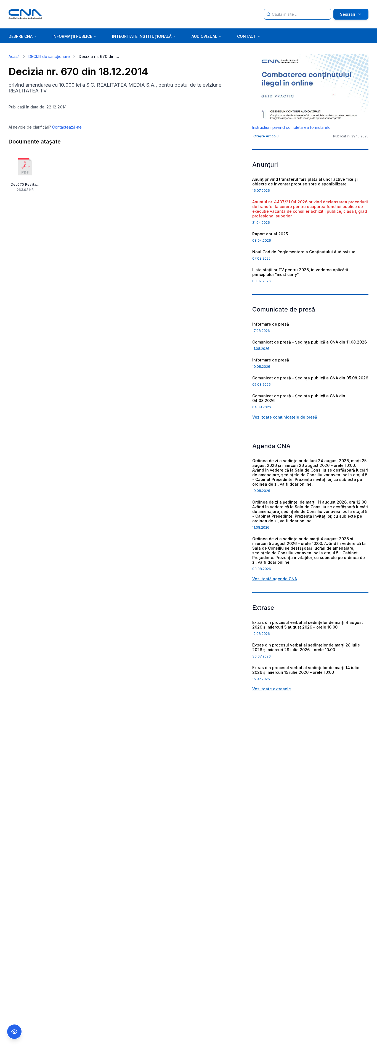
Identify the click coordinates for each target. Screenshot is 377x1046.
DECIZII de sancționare (49, 56)
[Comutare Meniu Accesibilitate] (14, 1031)
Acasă (14, 56)
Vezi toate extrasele (271, 688)
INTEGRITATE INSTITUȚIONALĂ (142, 36)
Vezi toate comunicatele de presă (284, 417)
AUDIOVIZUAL (204, 36)
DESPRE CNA (21, 36)
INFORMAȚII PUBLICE (72, 36)
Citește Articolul (266, 136)
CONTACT (246, 36)
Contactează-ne (67, 127)
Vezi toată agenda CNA (274, 578)
